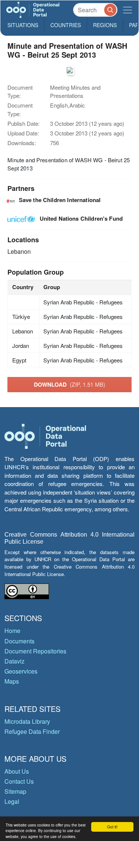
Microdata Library (27, 721)
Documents (19, 641)
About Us (16, 771)
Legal (11, 801)
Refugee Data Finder (32, 731)
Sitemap (15, 791)
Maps (11, 681)
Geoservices (20, 671)
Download (69, 384)
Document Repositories (35, 651)
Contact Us (19, 781)
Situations (22, 25)
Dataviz (14, 661)
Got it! (112, 826)
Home (12, 630)
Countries (65, 25)
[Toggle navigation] (128, 9)
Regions (105, 25)
